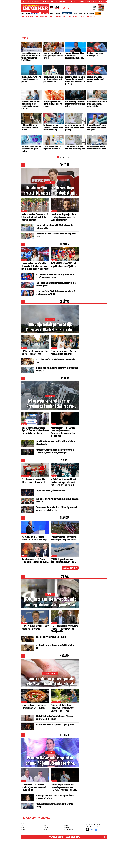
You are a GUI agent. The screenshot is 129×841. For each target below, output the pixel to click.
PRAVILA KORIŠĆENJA (69, 829)
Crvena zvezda (26, 476)
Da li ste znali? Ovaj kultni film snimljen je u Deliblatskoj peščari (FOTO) (55, 646)
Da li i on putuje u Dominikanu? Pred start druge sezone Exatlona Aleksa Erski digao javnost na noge (55, 276)
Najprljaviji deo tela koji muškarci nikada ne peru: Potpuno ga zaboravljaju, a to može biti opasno (54, 717)
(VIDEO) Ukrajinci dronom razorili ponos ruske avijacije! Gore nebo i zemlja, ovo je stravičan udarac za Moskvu (63, 560)
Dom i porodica (55, 702)
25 (68, 157)
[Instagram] (92, 824)
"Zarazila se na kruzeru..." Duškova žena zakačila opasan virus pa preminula (31, 79)
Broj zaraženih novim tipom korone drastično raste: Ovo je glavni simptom (31, 148)
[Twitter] (89, 824)
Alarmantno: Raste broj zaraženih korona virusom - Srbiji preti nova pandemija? (74, 127)
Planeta (75, 13)
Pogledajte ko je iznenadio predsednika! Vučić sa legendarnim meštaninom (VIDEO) (54, 226)
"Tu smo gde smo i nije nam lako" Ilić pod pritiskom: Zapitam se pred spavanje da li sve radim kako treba (56, 508)
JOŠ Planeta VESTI (69, 568)
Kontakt (66, 825)
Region (50, 396)
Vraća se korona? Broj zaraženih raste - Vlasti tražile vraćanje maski (75, 147)
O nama (66, 824)
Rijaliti (50, 753)
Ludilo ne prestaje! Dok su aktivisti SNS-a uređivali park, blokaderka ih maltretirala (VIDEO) (35, 217)
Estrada (54, 781)
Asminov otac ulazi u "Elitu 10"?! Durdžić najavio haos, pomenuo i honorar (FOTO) (34, 787)
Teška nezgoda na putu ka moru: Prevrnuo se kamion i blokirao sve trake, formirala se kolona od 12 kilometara (50, 404)
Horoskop (48, 16)
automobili (57, 16)
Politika (28, 13)
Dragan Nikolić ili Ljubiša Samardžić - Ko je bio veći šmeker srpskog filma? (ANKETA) (64, 629)
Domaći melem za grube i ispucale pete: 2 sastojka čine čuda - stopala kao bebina (50, 681)
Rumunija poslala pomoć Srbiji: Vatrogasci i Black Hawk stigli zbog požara (50, 327)
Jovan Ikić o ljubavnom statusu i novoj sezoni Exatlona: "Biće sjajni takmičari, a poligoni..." (56, 284)
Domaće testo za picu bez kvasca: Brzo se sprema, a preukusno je (34, 706)
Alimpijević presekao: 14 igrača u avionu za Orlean (51, 490)
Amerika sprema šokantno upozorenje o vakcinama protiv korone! (95, 79)
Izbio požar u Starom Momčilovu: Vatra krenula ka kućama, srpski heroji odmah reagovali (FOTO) (69, 1)
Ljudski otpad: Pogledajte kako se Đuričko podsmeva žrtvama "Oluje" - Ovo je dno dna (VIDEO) (64, 217)
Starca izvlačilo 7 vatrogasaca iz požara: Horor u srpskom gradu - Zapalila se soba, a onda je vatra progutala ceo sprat (55, 451)
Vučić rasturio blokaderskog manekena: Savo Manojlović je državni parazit (56, 235)
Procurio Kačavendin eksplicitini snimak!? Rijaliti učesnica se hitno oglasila (50, 761)
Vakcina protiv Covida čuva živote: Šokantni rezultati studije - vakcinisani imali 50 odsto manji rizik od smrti (31, 105)
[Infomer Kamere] (56, 8)
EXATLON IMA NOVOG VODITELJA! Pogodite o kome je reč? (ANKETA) (63, 265)
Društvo (52, 13)
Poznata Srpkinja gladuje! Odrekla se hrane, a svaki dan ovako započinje (54, 805)
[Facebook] (87, 824)
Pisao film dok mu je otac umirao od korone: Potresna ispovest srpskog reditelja (75, 104)
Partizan (54, 476)
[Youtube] (95, 824)
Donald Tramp (90, 16)
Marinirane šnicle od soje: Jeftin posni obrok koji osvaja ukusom (55, 725)
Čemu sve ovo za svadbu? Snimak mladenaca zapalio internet (63, 352)
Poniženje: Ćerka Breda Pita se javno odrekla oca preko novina (35, 627)
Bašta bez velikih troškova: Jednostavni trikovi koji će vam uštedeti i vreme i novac (62, 708)
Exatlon (24, 260)
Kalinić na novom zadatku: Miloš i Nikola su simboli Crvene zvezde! (34, 481)
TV (22, 825)
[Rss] (97, 824)
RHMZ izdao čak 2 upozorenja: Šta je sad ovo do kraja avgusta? (35, 352)
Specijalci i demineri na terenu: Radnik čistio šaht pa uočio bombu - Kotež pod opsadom (56, 442)
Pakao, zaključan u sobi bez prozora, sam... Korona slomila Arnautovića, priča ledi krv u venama (53, 79)
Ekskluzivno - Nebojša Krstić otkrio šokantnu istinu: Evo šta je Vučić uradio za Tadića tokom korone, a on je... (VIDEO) (75, 80)
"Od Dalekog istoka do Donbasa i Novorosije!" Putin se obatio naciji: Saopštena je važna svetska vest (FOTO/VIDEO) (34, 538)
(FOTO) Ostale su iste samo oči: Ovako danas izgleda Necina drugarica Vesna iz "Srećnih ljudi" (50, 602)
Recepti (75, 16)
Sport (45, 822)
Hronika (58, 13)
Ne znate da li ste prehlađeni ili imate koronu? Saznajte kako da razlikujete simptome (97, 104)
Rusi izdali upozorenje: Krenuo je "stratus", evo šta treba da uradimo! (97, 147)
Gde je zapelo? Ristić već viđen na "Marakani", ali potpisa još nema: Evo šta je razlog (57, 500)
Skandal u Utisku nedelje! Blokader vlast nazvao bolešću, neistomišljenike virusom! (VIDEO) (75, 55)
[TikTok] (100, 824)
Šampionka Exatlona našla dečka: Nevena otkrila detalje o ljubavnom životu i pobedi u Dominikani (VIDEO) (35, 266)
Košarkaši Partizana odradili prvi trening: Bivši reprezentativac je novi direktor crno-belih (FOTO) (63, 482)
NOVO (23, 13)
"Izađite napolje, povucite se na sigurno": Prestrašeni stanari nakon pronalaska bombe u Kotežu (35, 431)
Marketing (66, 822)
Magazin (86, 13)
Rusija (82, 16)
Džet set (91, 13)
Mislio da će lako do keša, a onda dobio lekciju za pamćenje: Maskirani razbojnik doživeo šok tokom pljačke (63, 432)
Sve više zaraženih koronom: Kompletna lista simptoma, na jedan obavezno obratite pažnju (53, 127)
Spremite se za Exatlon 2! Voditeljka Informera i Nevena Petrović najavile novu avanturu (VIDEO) (55, 292)
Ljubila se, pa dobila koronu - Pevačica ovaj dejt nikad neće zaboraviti (30, 127)
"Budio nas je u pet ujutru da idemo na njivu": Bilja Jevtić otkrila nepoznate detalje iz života (55, 796)
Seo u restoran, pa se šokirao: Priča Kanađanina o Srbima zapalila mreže (55, 360)
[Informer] (64, 8)
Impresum (66, 827)
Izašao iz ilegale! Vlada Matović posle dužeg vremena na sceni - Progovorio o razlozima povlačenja (64, 787)
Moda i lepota (50, 673)
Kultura (50, 594)
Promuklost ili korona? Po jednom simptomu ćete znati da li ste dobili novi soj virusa (96, 127)
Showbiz (24, 622)
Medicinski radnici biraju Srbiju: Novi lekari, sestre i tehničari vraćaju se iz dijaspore (57, 369)
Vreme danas (39, 16)
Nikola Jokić (67, 16)
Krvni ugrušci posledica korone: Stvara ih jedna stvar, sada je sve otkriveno (52, 104)
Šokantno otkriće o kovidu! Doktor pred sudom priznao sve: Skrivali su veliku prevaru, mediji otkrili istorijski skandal (31, 56)
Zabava (80, 13)
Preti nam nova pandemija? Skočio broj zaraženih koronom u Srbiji (52, 147)
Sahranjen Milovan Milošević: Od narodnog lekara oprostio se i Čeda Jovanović (53, 55)
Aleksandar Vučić (27, 16)
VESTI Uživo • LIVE (73, 837)
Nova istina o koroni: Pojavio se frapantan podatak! (95, 54)
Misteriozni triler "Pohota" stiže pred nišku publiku (51, 637)
